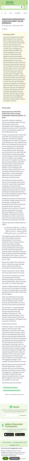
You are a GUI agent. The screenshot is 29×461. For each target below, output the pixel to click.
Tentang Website (6, 442)
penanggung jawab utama (19, 442)
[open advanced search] (22, 7)
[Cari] (26, 7)
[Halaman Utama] (5, 13)
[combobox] (11, 7)
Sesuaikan (23, 458)
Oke (5, 458)
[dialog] (14, 454)
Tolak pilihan (14, 458)
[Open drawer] (27, 3)
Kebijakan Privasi (14, 445)
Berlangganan (23, 415)
